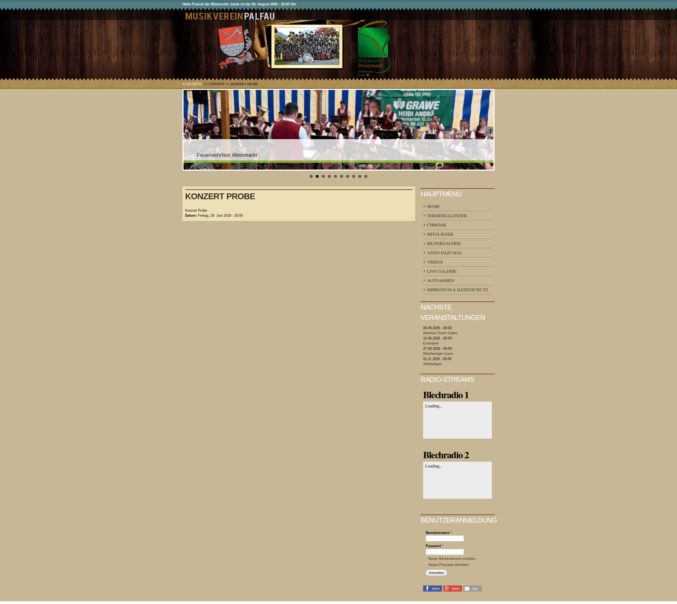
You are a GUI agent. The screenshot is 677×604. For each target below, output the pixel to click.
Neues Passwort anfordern (448, 565)
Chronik (437, 225)
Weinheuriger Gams (438, 354)
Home (433, 206)
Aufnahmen (441, 280)
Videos (435, 262)
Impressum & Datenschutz (457, 289)
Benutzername (439, 533)
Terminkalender (447, 215)
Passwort (434, 546)
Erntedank (431, 343)
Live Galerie (441, 271)
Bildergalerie (444, 243)
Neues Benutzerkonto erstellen (451, 559)
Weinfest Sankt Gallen (440, 333)
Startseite (192, 83)
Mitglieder (440, 234)
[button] (432, 588)
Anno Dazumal (444, 252)
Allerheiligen (432, 364)
